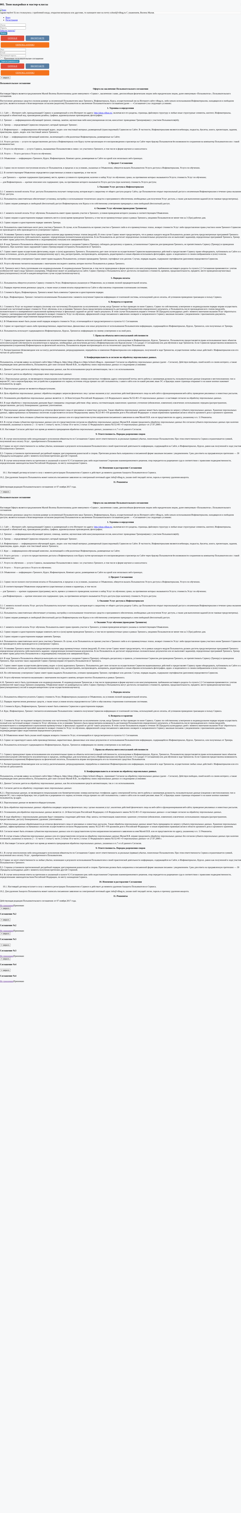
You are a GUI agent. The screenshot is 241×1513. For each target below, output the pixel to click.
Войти (3, 33)
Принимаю (23, 58)
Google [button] (12, 38)
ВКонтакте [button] (37, 38)
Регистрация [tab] (12, 20)
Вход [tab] (8, 17)
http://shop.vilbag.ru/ (103, 113)
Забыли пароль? (7, 30)
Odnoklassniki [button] (25, 45)
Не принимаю (6, 905)
